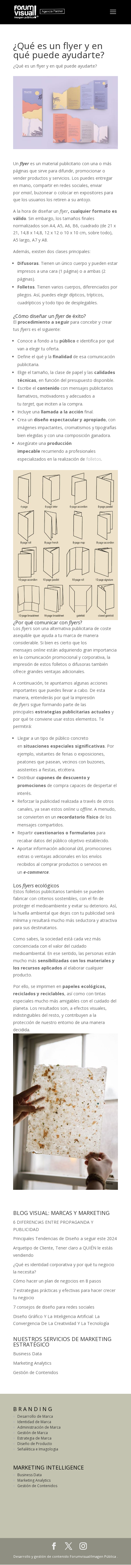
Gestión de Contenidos (35, 1372)
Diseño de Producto (34, 1443)
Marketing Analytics (32, 1363)
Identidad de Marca (34, 1421)
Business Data (27, 1353)
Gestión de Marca (32, 1432)
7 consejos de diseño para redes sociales (53, 1307)
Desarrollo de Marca (35, 1416)
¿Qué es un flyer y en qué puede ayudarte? (55, 66)
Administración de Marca (39, 1427)
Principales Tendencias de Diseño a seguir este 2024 (65, 1238)
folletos (93, 459)
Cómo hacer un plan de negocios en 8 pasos (57, 1281)
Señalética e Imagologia (37, 1449)
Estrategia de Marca (34, 1438)
